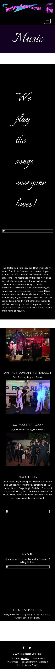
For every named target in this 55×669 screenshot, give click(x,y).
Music (27, 39)
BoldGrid (25, 658)
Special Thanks (31, 665)
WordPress (12, 661)
